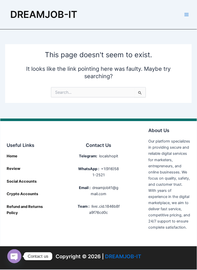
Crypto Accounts (22, 194)
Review (13, 168)
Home (12, 156)
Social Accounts (22, 181)
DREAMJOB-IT (43, 14)
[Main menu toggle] (186, 14)
